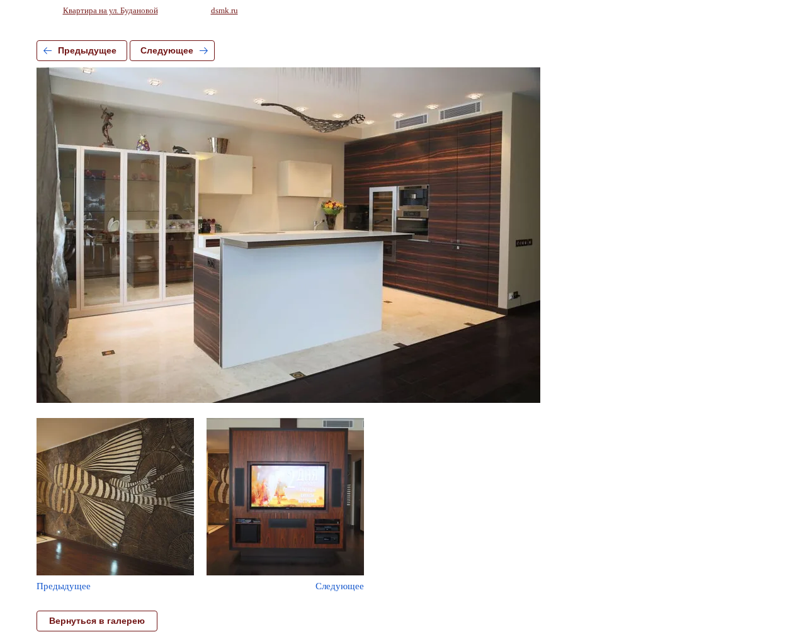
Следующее (166, 50)
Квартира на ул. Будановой (110, 10)
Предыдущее (87, 50)
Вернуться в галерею (97, 621)
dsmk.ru (224, 10)
